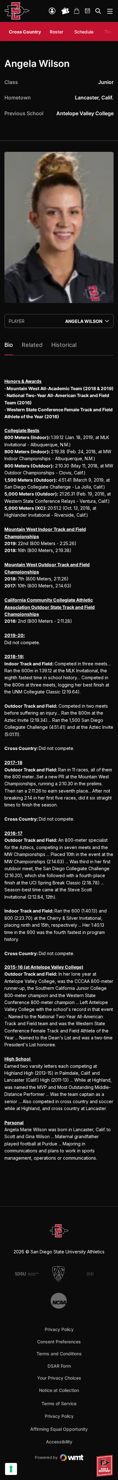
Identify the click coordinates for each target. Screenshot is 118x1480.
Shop (76, 11)
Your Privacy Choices (59, 1378)
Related (32, 345)
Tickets (65, 11)
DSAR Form (59, 1366)
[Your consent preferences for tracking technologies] (11, 1469)
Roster (56, 31)
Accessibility (59, 1441)
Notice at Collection (59, 1390)
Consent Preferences (59, 1341)
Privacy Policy (59, 1329)
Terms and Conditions (59, 1353)
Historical (63, 345)
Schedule (83, 31)
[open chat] (105, 1466)
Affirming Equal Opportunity (59, 1429)
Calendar (88, 11)
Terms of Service (59, 1403)
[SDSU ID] (52, 11)
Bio (8, 345)
